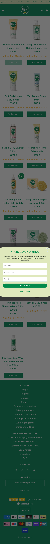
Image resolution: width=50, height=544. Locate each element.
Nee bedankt (25, 291)
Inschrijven (25, 285)
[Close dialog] (47, 249)
